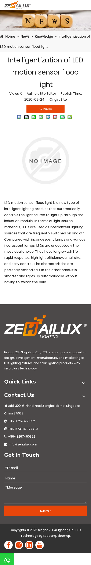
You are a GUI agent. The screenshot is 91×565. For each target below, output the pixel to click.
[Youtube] (39, 545)
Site (64, 99)
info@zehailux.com (23, 444)
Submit (45, 511)
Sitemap (64, 536)
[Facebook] (8, 545)
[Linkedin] (29, 545)
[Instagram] (19, 545)
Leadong (49, 536)
